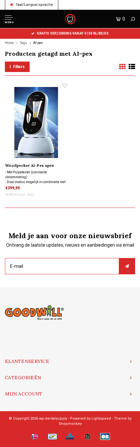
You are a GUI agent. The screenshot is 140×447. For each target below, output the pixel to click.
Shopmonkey (70, 424)
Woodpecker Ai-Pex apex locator (29, 166)
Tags (23, 43)
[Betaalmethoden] (35, 436)
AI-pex (38, 43)
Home (9, 43)
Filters (19, 67)
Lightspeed (101, 418)
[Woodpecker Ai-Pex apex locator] (36, 122)
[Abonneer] (127, 266)
